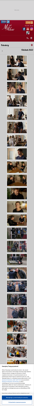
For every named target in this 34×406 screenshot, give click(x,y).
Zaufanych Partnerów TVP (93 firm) (10, 381)
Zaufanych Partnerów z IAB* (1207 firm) (11, 379)
